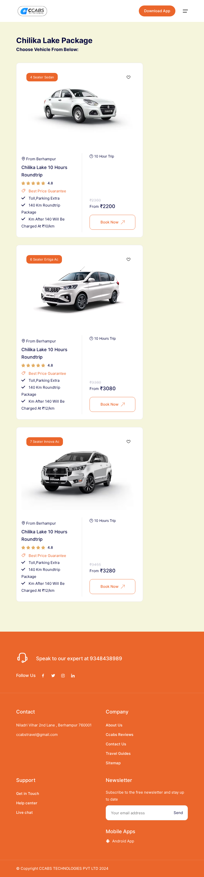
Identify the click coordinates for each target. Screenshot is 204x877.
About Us (114, 725)
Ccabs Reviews (119, 734)
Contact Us (116, 744)
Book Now (109, 222)
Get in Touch (27, 793)
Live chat (24, 812)
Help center (26, 803)
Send (178, 812)
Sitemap (113, 763)
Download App (157, 10)
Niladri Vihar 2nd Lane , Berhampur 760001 (54, 725)
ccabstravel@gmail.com (37, 734)
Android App (123, 841)
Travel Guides (118, 753)
